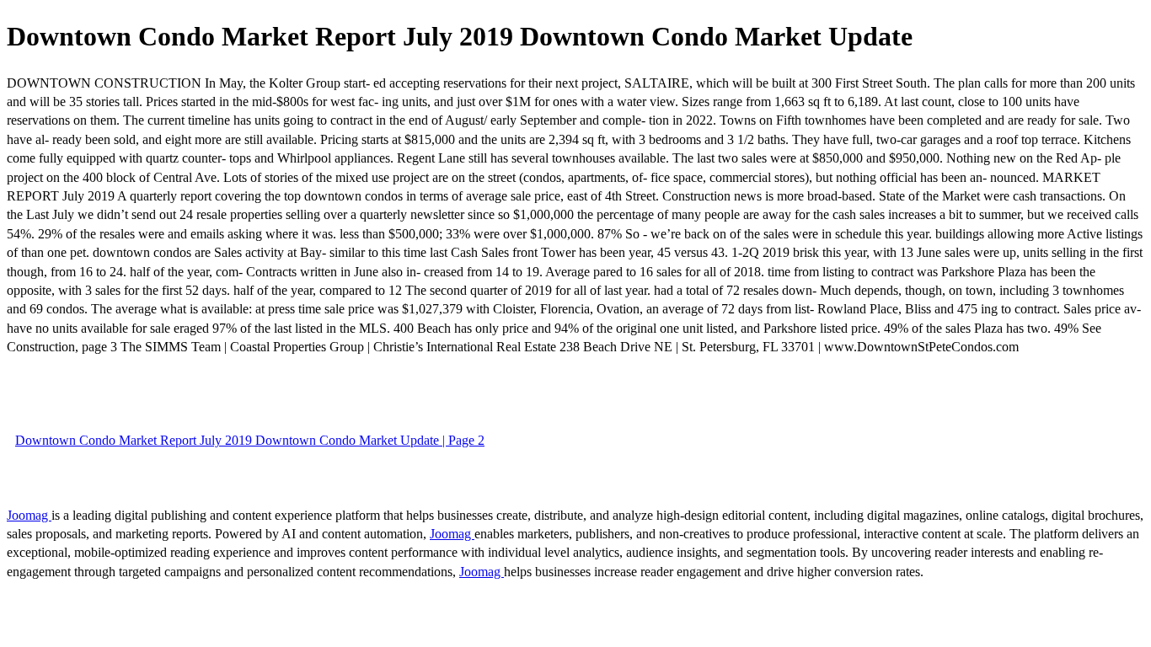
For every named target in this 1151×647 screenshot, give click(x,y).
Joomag (29, 515)
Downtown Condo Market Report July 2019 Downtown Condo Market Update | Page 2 (249, 440)
